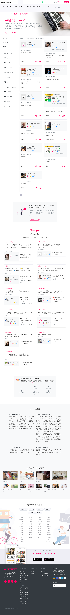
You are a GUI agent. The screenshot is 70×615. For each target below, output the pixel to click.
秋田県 (21, 526)
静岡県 (30, 530)
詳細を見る (32, 382)
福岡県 (49, 521)
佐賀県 (49, 524)
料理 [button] (49, 6)
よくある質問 (44, 573)
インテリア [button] (28, 6)
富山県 (30, 517)
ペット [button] (43, 6)
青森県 (21, 519)
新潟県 (21, 541)
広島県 (39, 530)
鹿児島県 (49, 534)
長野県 (30, 526)
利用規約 (22, 573)
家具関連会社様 (24, 592)
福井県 (30, 521)
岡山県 (39, 528)
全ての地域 (23, 509)
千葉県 (21, 539)
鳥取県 (39, 524)
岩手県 (21, 521)
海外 (49, 539)
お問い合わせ (44, 575)
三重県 (30, 534)
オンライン (49, 541)
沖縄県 (49, 537)
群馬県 (21, 537)
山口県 (39, 532)
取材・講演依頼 (24, 594)
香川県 (39, 537)
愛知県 (30, 532)
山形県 (21, 528)
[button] (55, 2)
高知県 (49, 519)
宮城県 (21, 524)
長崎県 (49, 526)
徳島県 (39, 534)
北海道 (21, 517)
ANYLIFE (33, 571)
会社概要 (22, 571)
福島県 (21, 530)
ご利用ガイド (44, 571)
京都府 (38, 512)
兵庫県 (39, 517)
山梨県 (30, 524)
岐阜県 (30, 528)
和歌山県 (39, 521)
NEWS (32, 573)
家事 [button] (16, 6)
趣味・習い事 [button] (36, 6)
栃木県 (21, 534)
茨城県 (21, 532)
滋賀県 (30, 537)
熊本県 (49, 528)
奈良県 (39, 519)
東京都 (32, 509)
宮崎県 (49, 532)
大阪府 (31, 512)
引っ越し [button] (21, 6)
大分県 (49, 530)
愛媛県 (49, 517)
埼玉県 (47, 509)
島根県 (39, 526)
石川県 (30, 519)
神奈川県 (40, 509)
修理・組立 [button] (10, 6)
